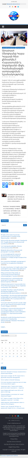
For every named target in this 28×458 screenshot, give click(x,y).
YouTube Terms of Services (14, 441)
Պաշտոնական (20, 47)
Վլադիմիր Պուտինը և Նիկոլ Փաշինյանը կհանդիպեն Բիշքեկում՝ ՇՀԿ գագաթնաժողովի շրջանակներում (12, 291)
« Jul (2, 363)
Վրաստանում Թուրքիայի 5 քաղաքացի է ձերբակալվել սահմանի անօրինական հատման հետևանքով (16, 198)
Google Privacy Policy (14, 447)
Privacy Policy (13, 439)
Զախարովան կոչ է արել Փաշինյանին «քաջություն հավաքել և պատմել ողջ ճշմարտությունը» (12, 280)
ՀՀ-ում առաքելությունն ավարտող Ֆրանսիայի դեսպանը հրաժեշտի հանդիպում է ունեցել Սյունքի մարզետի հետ (14, 255)
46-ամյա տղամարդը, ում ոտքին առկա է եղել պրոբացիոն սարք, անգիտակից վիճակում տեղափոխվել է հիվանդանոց (14, 268)
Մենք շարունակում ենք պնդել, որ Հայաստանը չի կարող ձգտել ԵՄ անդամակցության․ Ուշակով (10, 274)
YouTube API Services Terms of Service (14, 444)
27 (13, 356)
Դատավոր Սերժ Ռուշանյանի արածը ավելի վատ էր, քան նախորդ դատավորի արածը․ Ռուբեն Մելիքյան (13, 304)
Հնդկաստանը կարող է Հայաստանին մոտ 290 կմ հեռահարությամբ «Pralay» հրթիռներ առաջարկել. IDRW (13, 285)
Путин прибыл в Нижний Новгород (10, 380)
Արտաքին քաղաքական (9, 47)
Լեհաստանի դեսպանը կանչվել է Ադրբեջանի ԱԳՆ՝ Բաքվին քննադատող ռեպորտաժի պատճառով (14, 242)
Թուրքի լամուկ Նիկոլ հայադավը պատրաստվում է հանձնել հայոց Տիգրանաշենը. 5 (10, 236)
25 (6, 356)
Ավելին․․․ (3, 327)
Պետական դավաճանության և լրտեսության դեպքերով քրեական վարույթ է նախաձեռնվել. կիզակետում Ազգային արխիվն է (11, 211)
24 (2, 356)
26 (9, 356)
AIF (4, 368)
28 (17, 356)
